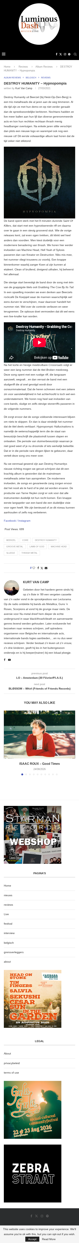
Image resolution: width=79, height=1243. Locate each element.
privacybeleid (12, 1063)
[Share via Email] (46, 567)
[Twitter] (60, 54)
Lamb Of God (37, 546)
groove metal (14, 546)
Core (25, 540)
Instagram (24, 520)
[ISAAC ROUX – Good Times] (39, 734)
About (7, 1053)
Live (6, 914)
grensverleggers (14, 952)
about (7, 961)
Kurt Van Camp (23, 88)
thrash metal (29, 553)
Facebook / (11, 520)
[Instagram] (65, 54)
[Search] (75, 54)
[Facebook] (56, 54)
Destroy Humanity (46, 540)
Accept (32, 1239)
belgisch (9, 942)
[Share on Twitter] (41, 568)
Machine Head (59, 546)
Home (7, 66)
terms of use (11, 1072)
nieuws (8, 895)
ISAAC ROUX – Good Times (39, 763)
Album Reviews (44, 66)
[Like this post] (33, 567)
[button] (7, 743)
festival (8, 923)
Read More (49, 1239)
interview (9, 933)
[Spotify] (69, 54)
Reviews (23, 66)
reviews (8, 904)
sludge (10, 553)
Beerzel (11, 540)
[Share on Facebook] (38, 567)
